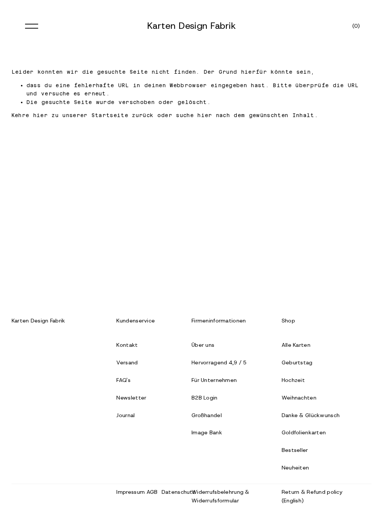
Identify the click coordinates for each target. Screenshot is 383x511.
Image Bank (207, 432)
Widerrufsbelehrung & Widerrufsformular (220, 496)
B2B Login (205, 397)
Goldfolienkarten (304, 432)
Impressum (130, 492)
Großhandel (207, 415)
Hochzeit (293, 380)
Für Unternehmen (214, 380)
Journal (125, 415)
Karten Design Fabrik (191, 25)
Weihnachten (299, 397)
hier (40, 115)
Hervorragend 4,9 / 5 (219, 362)
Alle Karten (296, 345)
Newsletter (131, 397)
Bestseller (295, 450)
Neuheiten (295, 467)
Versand (127, 362)
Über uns (203, 345)
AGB (152, 492)
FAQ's (123, 380)
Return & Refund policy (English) (312, 496)
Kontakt (127, 345)
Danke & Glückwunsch (311, 415)
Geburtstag (297, 362)
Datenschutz (178, 492)
